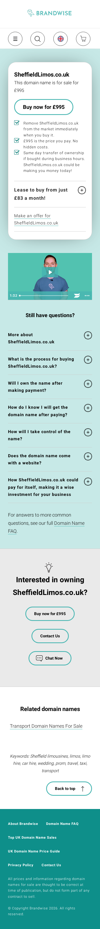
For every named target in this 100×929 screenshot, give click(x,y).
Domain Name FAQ (62, 824)
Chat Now (54, 658)
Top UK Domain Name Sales (32, 837)
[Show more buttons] (87, 295)
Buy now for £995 (44, 107)
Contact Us (50, 636)
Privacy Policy (21, 865)
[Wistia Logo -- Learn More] (77, 295)
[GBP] (60, 38)
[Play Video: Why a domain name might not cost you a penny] (50, 272)
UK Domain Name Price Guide (34, 851)
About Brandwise (23, 824)
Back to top (65, 788)
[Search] (37, 41)
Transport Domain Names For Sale (46, 726)
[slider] (44, 295)
